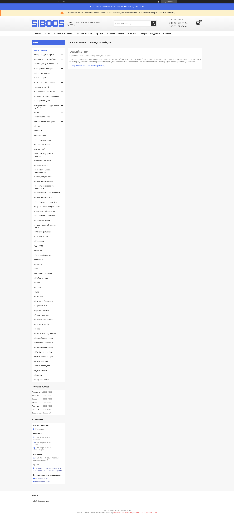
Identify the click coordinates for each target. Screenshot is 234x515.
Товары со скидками (150, 33)
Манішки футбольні (43, 232)
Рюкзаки (38, 375)
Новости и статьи (115, 33)
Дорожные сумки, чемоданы (47, 96)
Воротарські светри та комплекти (44, 187)
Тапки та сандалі (42, 315)
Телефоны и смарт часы (45, 91)
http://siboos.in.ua (42, 479)
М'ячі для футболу (43, 160)
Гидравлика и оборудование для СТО (47, 106)
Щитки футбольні (42, 220)
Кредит (99, 33)
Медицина (39, 241)
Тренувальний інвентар (45, 211)
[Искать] (153, 23)
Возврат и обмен (84, 33)
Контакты (168, 33)
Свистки (38, 250)
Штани (38, 292)
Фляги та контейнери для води (45, 226)
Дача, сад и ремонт (43, 73)
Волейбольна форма (44, 347)
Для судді (39, 245)
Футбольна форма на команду (44, 155)
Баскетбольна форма (44, 338)
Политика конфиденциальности (145, 513)
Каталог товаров (40, 50)
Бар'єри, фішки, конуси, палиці (47, 206)
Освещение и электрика (45, 121)
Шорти (38, 287)
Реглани (38, 264)
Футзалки (39, 130)
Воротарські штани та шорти (47, 192)
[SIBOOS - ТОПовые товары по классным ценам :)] (48, 23)
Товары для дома (42, 101)
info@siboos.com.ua (43, 482)
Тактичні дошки (41, 236)
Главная (37, 33)
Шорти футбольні (42, 144)
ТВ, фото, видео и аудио (45, 82)
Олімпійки (39, 259)
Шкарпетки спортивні (44, 319)
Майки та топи (41, 278)
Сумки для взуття (42, 366)
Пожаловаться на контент (122, 513)
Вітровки (39, 296)
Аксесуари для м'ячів (44, 176)
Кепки (37, 329)
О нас (47, 33)
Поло (37, 282)
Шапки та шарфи (42, 324)
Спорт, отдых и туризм (44, 54)
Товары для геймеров (44, 68)
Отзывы (132, 33)
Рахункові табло (42, 379)
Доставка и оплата (63, 33)
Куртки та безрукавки (44, 301)
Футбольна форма (43, 140)
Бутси (37, 126)
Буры (37, 112)
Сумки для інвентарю (44, 356)
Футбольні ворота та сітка (46, 202)
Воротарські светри (43, 197)
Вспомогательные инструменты (43, 171)
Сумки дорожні (41, 361)
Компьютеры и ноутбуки (45, 59)
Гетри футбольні (42, 149)
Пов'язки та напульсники (45, 333)
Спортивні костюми (43, 255)
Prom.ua (128, 510)
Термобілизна (41, 306)
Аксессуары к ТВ (42, 87)
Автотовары (40, 77)
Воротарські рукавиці (44, 181)
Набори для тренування (45, 216)
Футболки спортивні (43, 273)
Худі (37, 269)
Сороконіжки (40, 135)
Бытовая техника (42, 117)
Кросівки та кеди (42, 310)
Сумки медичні (41, 370)
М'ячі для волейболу (44, 352)
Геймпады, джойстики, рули (46, 64)
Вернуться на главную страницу (88, 65)
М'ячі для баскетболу (44, 343)
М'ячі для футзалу (42, 165)
